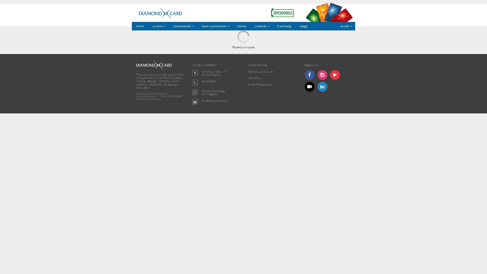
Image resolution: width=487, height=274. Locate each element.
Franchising (284, 26)
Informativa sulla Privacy (148, 99)
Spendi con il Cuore (260, 71)
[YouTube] (335, 75)
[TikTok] (310, 87)
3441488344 (210, 94)
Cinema (241, 26)
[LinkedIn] (322, 87)
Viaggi (303, 26)
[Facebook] (310, 75)
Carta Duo (254, 78)
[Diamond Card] (160, 18)
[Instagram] (322, 75)
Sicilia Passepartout (260, 84)
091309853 (209, 81)
